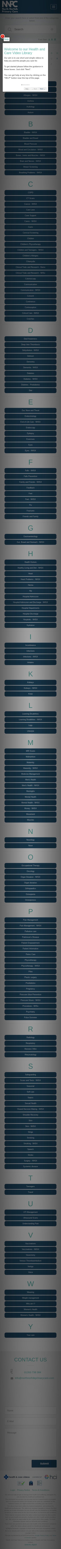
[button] (21, 84)
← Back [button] (34, 89)
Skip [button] (26, 89)
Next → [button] (42, 89)
